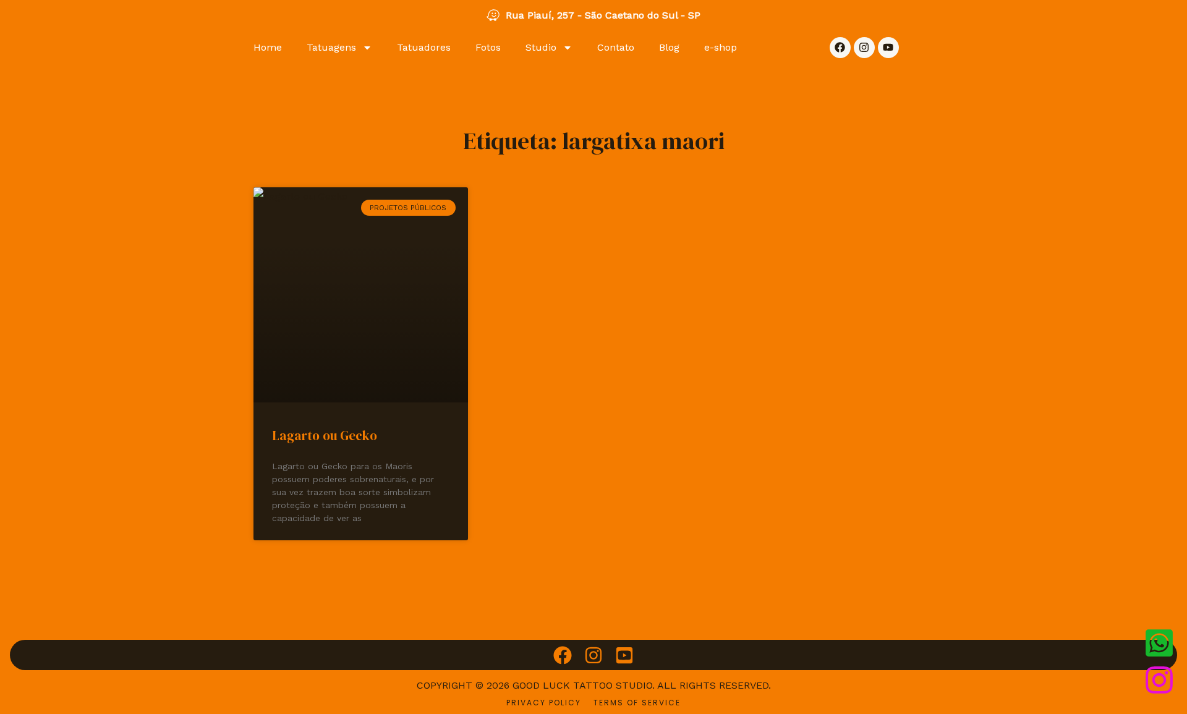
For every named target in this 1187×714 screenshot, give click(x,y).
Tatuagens (331, 47)
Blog (669, 47)
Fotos (488, 47)
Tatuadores (424, 47)
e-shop (720, 47)
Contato (615, 47)
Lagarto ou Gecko (324, 435)
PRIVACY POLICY (543, 702)
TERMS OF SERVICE (637, 702)
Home (267, 47)
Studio (540, 47)
